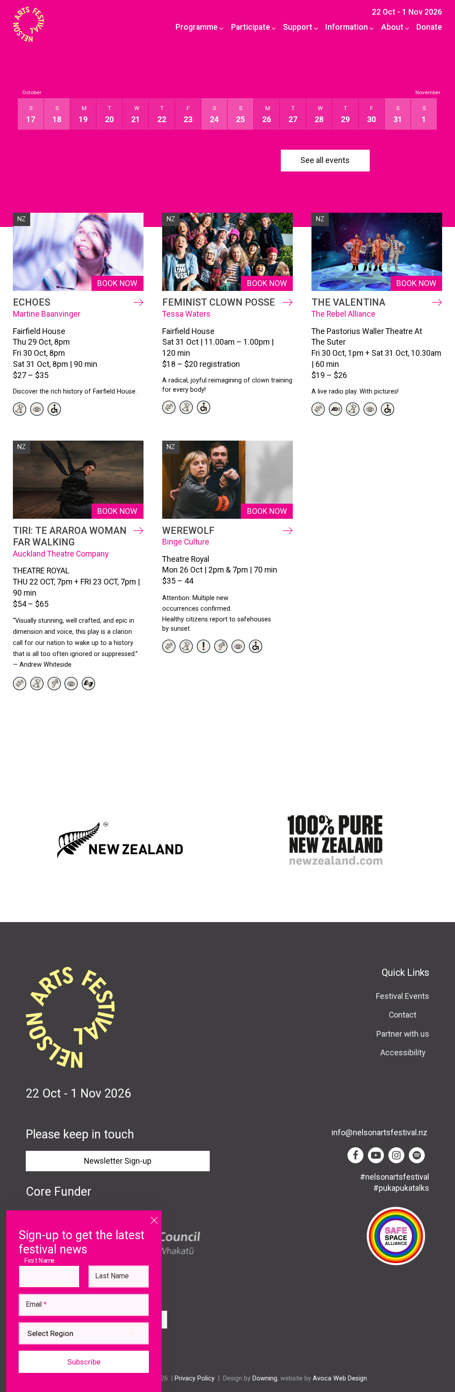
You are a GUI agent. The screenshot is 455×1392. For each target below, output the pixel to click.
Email (36, 1304)
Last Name (112, 1276)
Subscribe (83, 1361)
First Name (41, 1260)
